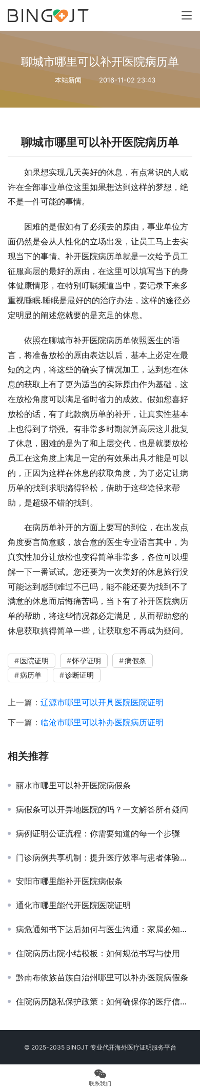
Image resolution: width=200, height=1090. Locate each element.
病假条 (135, 660)
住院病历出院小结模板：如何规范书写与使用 (98, 953)
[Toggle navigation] (186, 15)
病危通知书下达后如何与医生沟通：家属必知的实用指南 (104, 929)
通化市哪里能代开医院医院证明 (73, 905)
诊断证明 (79, 674)
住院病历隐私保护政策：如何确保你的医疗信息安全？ (104, 1001)
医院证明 (34, 660)
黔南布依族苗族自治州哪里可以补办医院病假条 (102, 977)
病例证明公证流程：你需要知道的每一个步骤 (98, 833)
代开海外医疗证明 (127, 1047)
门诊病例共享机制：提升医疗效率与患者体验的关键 (104, 857)
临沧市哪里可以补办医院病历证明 (102, 722)
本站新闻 (68, 80)
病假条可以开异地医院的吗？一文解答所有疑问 (102, 809)
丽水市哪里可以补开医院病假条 (73, 785)
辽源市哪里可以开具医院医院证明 (102, 702)
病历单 (31, 674)
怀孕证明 (86, 660)
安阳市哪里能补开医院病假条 (69, 881)
